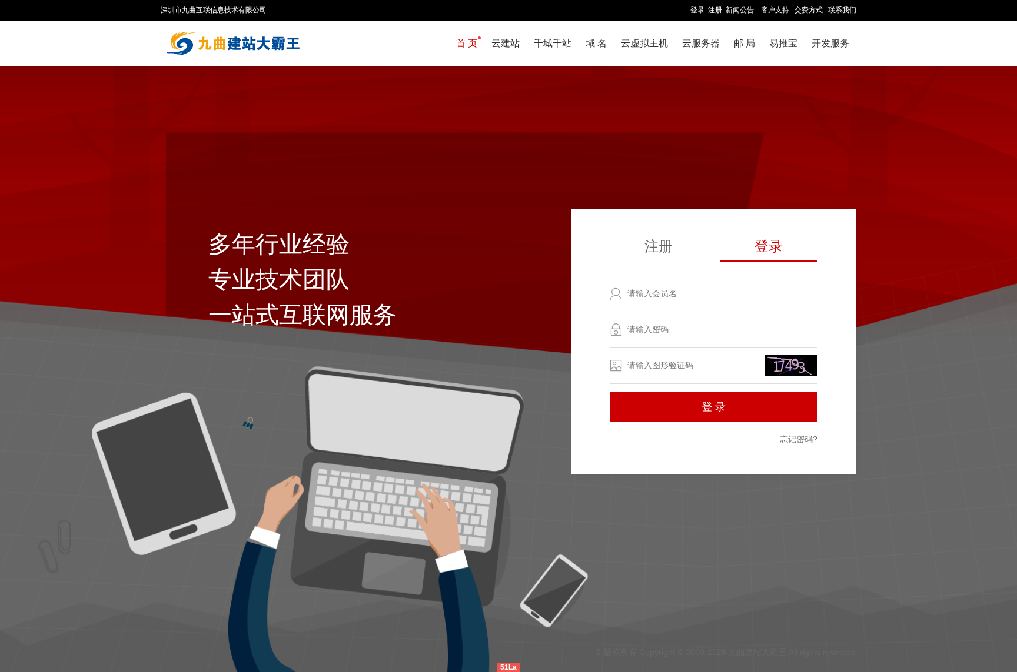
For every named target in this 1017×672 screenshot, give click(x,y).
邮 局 (744, 43)
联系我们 (842, 10)
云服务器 (701, 43)
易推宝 (783, 43)
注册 (715, 10)
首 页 (466, 43)
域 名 (596, 43)
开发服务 (830, 43)
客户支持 (775, 10)
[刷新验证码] (791, 365)
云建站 (505, 43)
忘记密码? (798, 439)
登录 (697, 10)
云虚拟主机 (644, 43)
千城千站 (552, 43)
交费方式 (809, 10)
